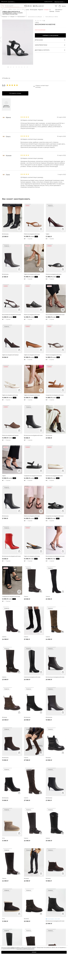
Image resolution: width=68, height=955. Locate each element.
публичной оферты (34, 506)
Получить (34, 501)
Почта (21, 493)
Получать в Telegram (35, 488)
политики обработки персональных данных (35, 506)
